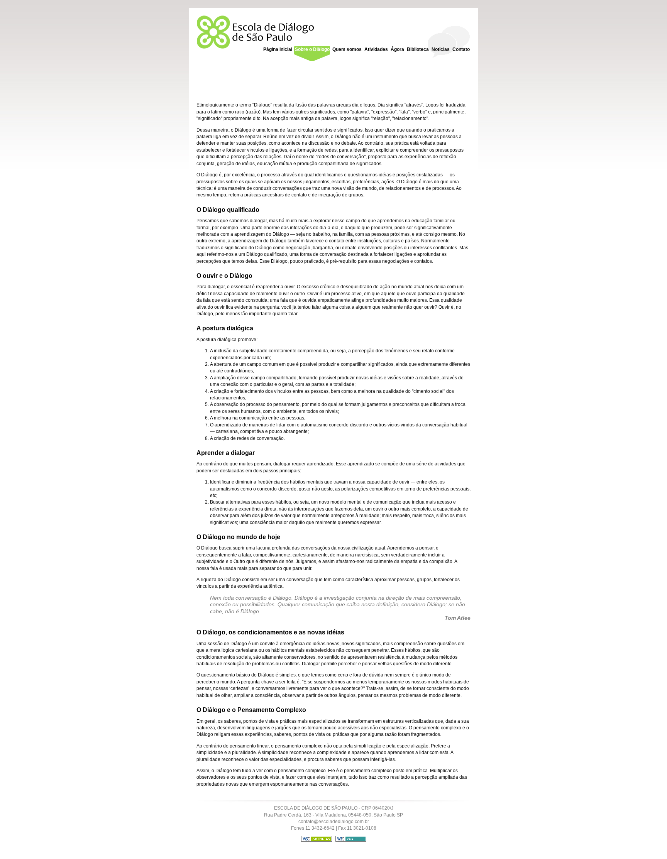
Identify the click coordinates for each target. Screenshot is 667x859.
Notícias (441, 49)
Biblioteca (418, 49)
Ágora (397, 49)
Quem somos (347, 49)
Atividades (376, 49)
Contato (461, 49)
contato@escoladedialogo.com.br (333, 821)
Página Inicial (277, 49)
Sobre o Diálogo (312, 49)
